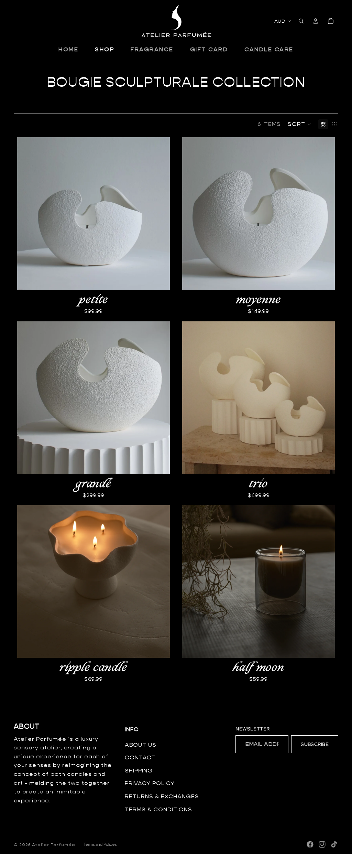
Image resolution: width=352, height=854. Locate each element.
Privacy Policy (150, 783)
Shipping (139, 770)
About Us (140, 744)
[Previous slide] (192, 213)
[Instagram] (322, 844)
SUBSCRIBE (315, 744)
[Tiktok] (334, 844)
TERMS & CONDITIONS (158, 809)
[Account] (315, 21)
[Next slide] (324, 213)
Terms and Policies (100, 844)
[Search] (301, 21)
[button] (299, 124)
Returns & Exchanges (162, 796)
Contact (140, 757)
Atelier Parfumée (53, 844)
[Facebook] (310, 844)
